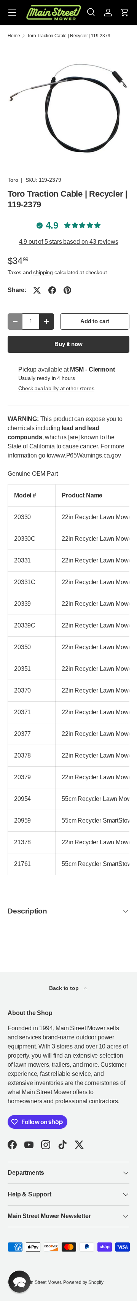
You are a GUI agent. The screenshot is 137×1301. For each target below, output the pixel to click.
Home (14, 35)
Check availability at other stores (56, 388)
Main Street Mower (42, 1282)
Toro (13, 180)
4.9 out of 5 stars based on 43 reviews (68, 241)
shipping (43, 272)
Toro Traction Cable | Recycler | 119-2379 (68, 35)
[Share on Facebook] (52, 290)
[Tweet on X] (37, 290)
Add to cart (94, 321)
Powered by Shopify (83, 1282)
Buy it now (68, 344)
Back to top (64, 988)
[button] (124, 12)
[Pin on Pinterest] (67, 290)
